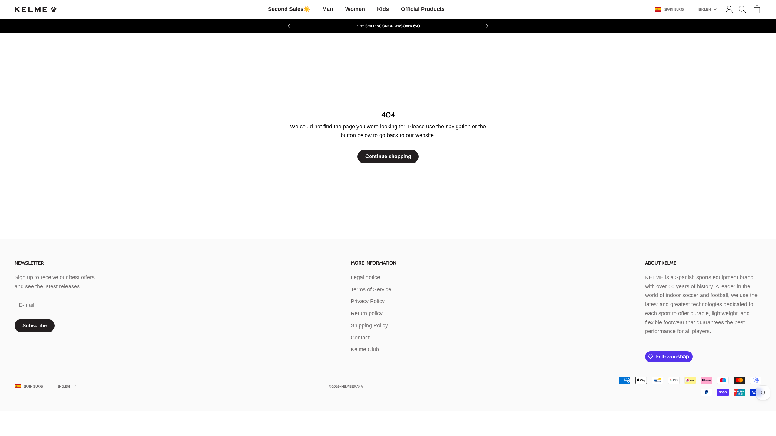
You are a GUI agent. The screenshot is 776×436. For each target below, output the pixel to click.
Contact (360, 338)
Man (327, 9)
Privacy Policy (368, 301)
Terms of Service (371, 289)
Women (355, 9)
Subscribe (34, 326)
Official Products (423, 9)
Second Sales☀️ (289, 9)
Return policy (367, 313)
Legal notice (365, 277)
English (704, 9)
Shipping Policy (369, 325)
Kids (383, 9)
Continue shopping (388, 156)
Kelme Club (365, 349)
